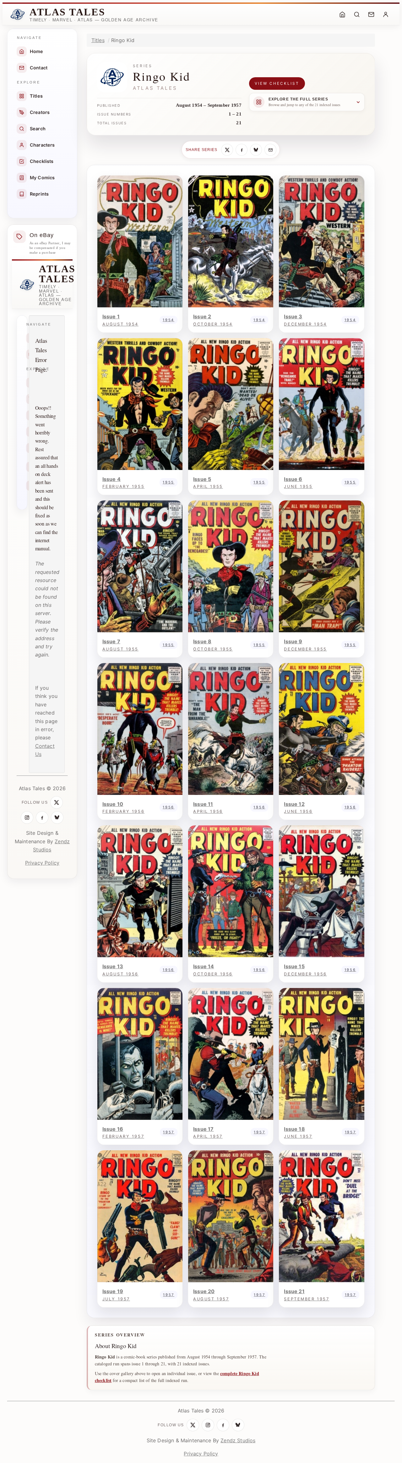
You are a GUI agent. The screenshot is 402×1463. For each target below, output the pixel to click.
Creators (40, 112)
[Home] (342, 14)
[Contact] (371, 14)
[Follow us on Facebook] (42, 817)
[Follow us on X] (56, 802)
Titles (36, 96)
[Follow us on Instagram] (27, 817)
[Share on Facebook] (241, 150)
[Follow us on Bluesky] (57, 817)
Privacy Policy (42, 863)
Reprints (39, 194)
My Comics (42, 177)
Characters (42, 145)
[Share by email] (270, 150)
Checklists (42, 161)
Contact (38, 67)
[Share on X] (227, 150)
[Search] (356, 14)
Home (36, 51)
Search (38, 128)
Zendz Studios (237, 1440)
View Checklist (277, 83)
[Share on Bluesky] (256, 150)
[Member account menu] (385, 14)
